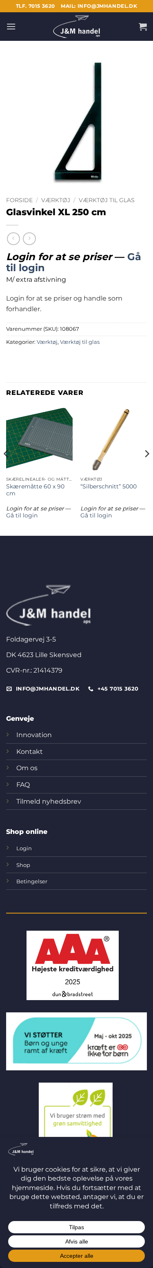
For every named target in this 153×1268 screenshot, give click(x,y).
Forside (19, 200)
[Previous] (6, 470)
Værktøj (55, 200)
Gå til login (22, 515)
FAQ (23, 785)
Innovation (34, 735)
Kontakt (29, 751)
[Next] (146, 470)
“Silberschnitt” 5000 (108, 486)
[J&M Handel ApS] (76, 26)
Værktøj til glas (107, 200)
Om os (27, 768)
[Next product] (13, 238)
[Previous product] (29, 238)
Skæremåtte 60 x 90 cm (35, 490)
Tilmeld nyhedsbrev (48, 801)
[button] (11, 26)
